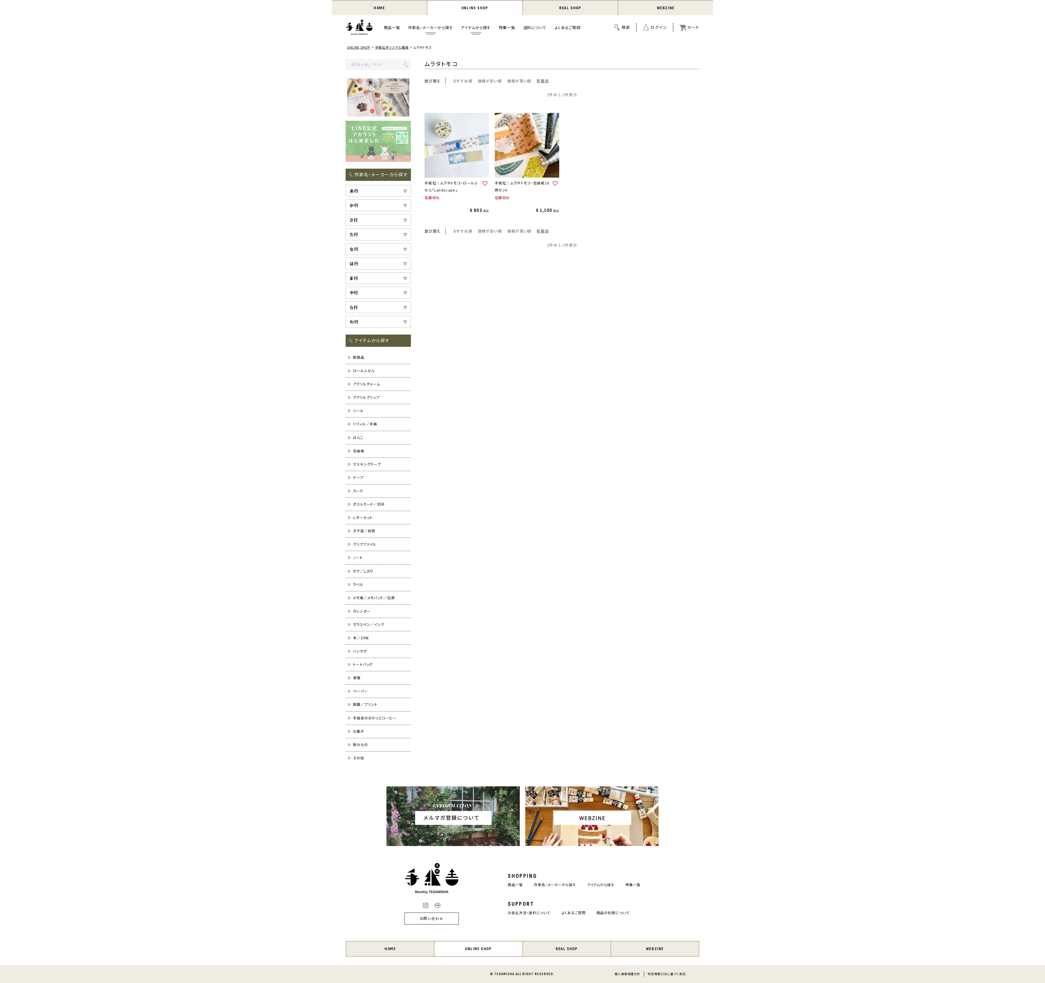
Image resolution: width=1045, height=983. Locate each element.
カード (358, 490)
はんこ (358, 437)
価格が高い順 (519, 81)
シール (358, 410)
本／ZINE (361, 637)
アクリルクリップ (366, 397)
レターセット (363, 517)
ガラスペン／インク (368, 624)
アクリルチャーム (366, 384)
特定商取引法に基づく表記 (667, 974)
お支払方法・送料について (529, 912)
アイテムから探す (476, 27)
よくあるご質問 (567, 27)
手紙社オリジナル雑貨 (392, 47)
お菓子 (358, 731)
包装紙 (358, 450)
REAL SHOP (570, 8)
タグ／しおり (363, 571)
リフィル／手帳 (365, 423)
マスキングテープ (367, 464)
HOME (379, 8)
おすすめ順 (462, 81)
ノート (358, 557)
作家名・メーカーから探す (430, 27)
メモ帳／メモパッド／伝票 (374, 597)
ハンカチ (360, 651)
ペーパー (360, 691)
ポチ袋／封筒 (364, 530)
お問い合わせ (432, 918)
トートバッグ (363, 664)
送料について (534, 27)
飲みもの (360, 744)
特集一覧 (507, 27)
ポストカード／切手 (369, 504)
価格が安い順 (490, 81)
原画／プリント (365, 704)
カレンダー (362, 611)
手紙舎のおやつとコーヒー (375, 718)
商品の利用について (613, 912)
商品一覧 (392, 27)
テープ (358, 477)
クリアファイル (364, 544)
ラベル (358, 584)
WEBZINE (666, 8)
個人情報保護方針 (627, 974)
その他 (358, 758)
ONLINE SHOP (475, 8)
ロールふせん (364, 370)
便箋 (357, 677)
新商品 (358, 357)
